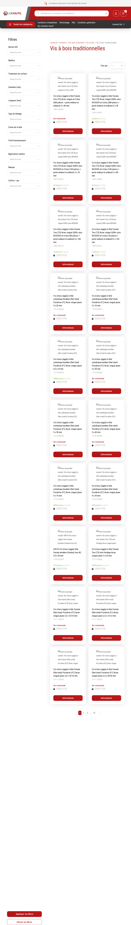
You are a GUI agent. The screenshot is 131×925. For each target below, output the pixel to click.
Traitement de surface (17, 73)
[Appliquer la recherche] (106, 13)
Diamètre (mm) (14, 87)
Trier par (103, 65)
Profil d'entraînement (17, 140)
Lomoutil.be (117, 24)
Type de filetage (15, 113)
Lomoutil (53, 42)
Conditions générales (86, 22)
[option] (65, 3)
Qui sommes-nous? (46, 26)
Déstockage (64, 22)
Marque (11, 167)
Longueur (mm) (14, 100)
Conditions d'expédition (47, 22)
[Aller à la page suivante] (99, 713)
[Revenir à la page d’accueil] (12, 13)
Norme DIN (13, 47)
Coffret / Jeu (13, 180)
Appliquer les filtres (24, 914)
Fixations (63, 42)
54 (94, 712)
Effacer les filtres (24, 922)
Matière (11, 60)
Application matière (16, 154)
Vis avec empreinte (76, 42)
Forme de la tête (15, 127)
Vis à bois (90, 42)
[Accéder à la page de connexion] (116, 13)
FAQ (73, 22)
